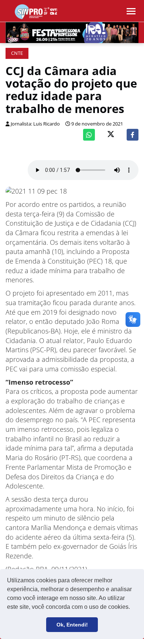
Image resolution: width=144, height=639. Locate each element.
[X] (111, 135)
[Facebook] (132, 135)
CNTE (17, 53)
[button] (132, 608)
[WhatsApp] (89, 135)
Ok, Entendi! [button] (72, 625)
